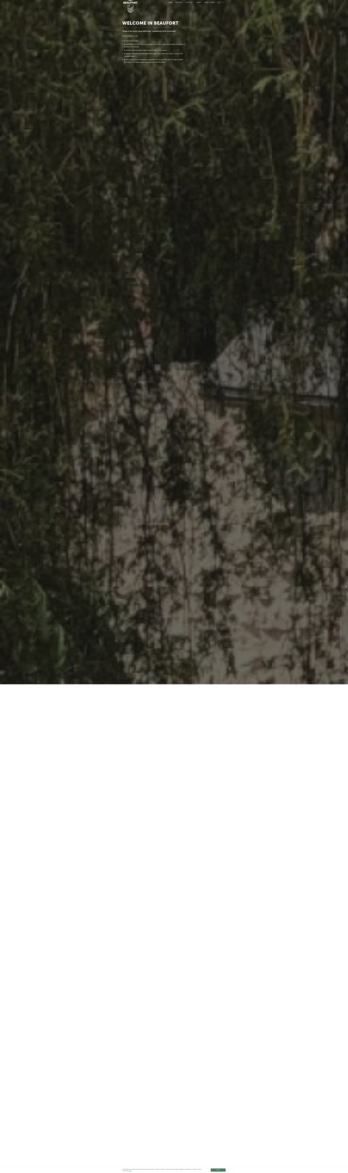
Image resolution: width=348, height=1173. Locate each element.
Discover (178, 2)
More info (129, 1171)
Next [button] (346, 586)
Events (198, 2)
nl (223, 2)
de (221, 2)
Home (170, 2)
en (219, 2)
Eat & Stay (189, 2)
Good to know (209, 2)
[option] (174, 586)
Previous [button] (3, 586)
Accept (218, 1169)
